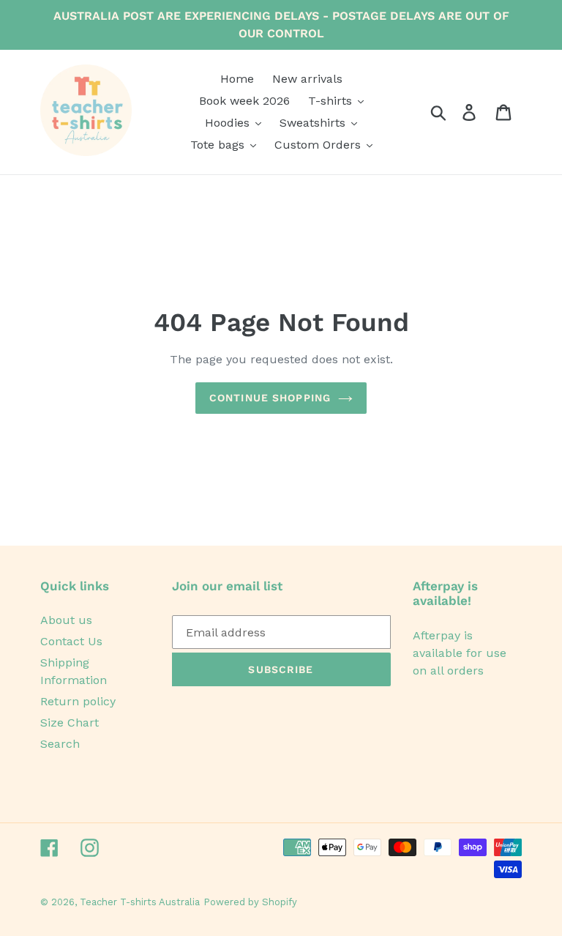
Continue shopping (270, 398)
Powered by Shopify (250, 901)
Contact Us (71, 641)
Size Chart (69, 722)
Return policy (78, 701)
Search (60, 744)
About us (66, 620)
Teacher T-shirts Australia (140, 901)
